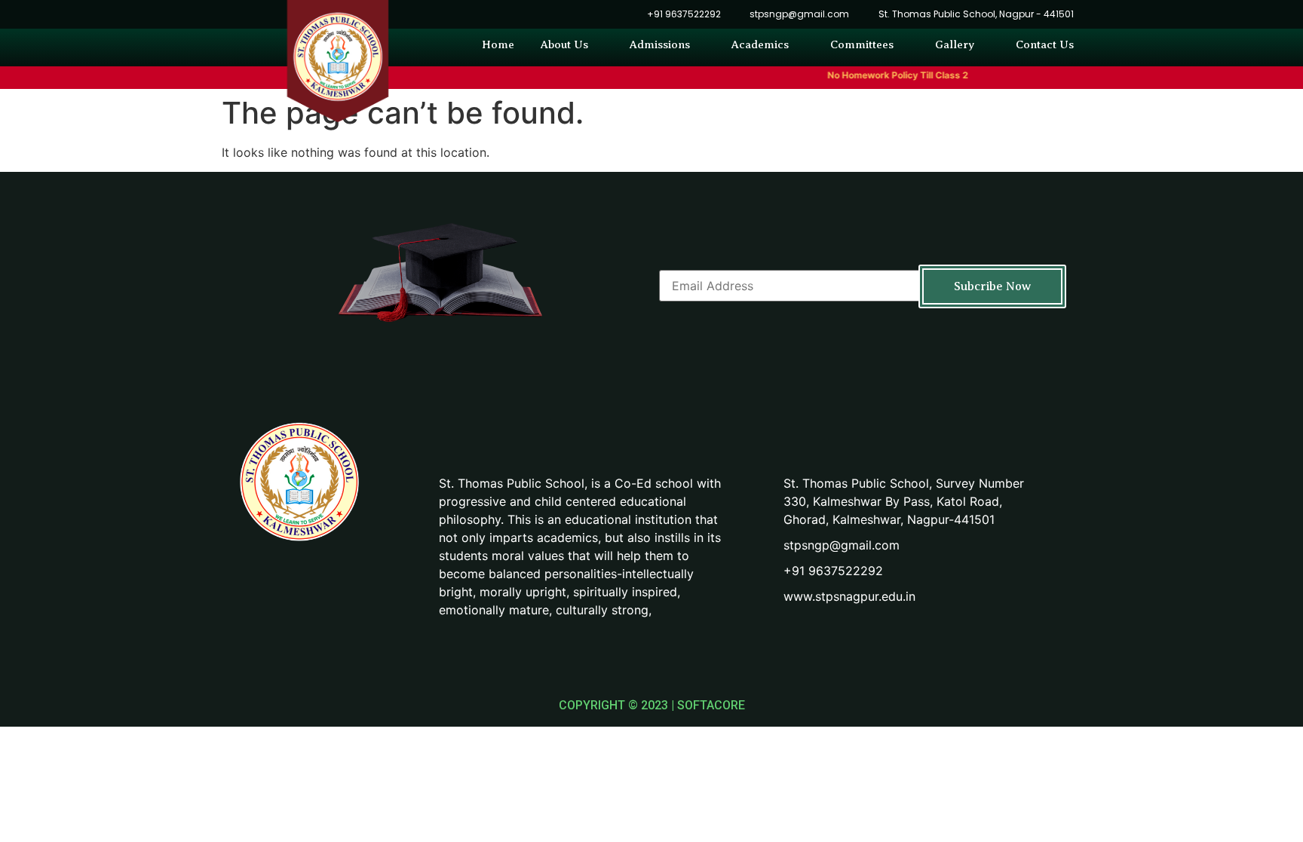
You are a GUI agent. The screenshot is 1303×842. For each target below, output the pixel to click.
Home (498, 44)
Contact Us (1045, 44)
